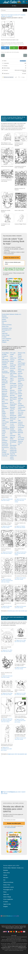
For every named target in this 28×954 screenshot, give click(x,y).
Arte (3, 323)
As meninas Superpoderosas (5, 373)
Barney (3, 386)
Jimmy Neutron (13, 376)
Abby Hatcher (5, 359)
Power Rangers (21, 363)
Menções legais (23, 926)
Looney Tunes (13, 385)
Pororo (19, 361)
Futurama (12, 359)
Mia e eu (12, 402)
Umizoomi (20, 422)
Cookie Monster (5, 428)
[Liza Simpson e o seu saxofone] (7, 222)
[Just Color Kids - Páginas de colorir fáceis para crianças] (14, 931)
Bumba (3, 415)
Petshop (12, 458)
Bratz (3, 410)
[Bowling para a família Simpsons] (7, 208)
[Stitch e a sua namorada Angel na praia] (7, 645)
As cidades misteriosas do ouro (5, 368)
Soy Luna (20, 386)
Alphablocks (5, 362)
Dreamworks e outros (7, 328)
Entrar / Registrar (24, 2)
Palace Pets (13, 447)
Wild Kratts (20, 432)
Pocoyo (19, 357)
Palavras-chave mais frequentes (8, 926)
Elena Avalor (5, 445)
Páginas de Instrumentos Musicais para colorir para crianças (21, 553)
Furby (11, 356)
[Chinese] (21, 931)
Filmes (3, 331)
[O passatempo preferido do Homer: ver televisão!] (21, 164)
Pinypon (20, 356)
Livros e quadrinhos (6, 338)
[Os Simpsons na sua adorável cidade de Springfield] (21, 141)
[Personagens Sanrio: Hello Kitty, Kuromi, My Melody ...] (21, 732)
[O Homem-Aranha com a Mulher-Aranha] (7, 713)
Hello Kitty (12, 366)
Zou (19, 444)
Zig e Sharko (21, 439)
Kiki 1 (11, 381)
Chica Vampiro (5, 422)
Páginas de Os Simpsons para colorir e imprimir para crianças (13, 118)
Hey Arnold (12, 368)
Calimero (4, 416)
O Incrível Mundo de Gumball (12, 427)
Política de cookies (9, 928)
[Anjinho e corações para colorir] (21, 688)
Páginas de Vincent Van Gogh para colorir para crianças (20, 500)
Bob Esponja (5, 403)
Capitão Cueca (5, 418)
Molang (11, 410)
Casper (3, 420)
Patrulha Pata (13, 448)
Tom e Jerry (20, 412)
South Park (20, 385)
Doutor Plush (5, 444)
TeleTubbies (21, 405)
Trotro (19, 420)
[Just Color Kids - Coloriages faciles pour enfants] (8, 931)
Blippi (3, 398)
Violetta (19, 429)
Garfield (12, 361)
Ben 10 (3, 388)
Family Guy (4, 455)
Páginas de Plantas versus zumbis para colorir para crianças (20, 720)
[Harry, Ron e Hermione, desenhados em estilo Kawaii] (7, 688)
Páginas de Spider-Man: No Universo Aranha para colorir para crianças (7, 720)
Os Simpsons (9, 16)
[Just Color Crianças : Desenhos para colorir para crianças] (12, 1)
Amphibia (4, 364)
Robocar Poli (21, 369)
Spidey (19, 388)
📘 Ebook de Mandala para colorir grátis (10, 915)
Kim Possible (13, 383)
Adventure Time (5, 361)
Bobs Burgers (5, 408)
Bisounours (4, 391)
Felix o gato (12, 352)
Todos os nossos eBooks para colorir (12, 263)
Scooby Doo (21, 378)
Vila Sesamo (21, 427)
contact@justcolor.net (22, 947)
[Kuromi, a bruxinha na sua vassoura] (7, 670)
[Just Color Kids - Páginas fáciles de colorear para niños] (11, 931)
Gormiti (11, 363)
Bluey (3, 401)
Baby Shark (4, 377)
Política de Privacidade (18, 928)
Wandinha (20, 430)
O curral (12, 424)
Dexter (3, 433)
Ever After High (5, 454)
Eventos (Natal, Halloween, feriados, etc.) (11, 314)
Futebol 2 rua (13, 358)
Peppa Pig (12, 453)
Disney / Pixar (5, 326)
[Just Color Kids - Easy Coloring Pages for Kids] (5, 931)
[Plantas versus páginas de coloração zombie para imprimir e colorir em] (21, 714)
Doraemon (4, 442)
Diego (3, 435)
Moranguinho (13, 415)
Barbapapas (5, 382)
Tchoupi (20, 403)
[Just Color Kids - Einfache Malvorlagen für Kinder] (19, 931)
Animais (4, 319)
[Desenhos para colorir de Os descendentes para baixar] (7, 742)
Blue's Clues (5, 399)
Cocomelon (4, 427)
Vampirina (20, 423)
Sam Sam (20, 373)
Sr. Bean (20, 390)
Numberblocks (13, 422)
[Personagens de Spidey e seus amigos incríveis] (21, 662)
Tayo (19, 401)
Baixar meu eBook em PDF (12, 257)
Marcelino (12, 390)
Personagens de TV (6, 329)
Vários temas (5, 317)
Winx (19, 434)
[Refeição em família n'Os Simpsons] (21, 186)
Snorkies (20, 383)
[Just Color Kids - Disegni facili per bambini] (16, 931)
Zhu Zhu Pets (21, 437)
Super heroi (4, 333)
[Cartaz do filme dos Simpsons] (7, 164)
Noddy (11, 420)
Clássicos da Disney (7, 324)
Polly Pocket (21, 359)
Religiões (4, 342)
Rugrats (20, 371)
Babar (3, 376)
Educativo (4, 321)
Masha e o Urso (13, 393)
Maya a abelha (13, 397)
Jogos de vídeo (5, 340)
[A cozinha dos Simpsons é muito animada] (7, 178)
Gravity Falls (13, 365)
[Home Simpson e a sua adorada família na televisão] (7, 141)
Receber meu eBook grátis (14, 823)
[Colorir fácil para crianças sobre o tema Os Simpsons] (21, 222)
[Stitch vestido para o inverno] (21, 636)
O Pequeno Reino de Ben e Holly (13, 432)
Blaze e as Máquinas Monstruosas (5, 395)
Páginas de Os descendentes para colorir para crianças (6, 749)
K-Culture (4, 336)
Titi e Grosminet (21, 410)
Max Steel (12, 395)
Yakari (19, 436)
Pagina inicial (4, 14)
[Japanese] (24, 931)
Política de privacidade (11, 827)
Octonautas (12, 435)
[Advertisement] (14, 97)
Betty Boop (4, 389)
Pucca (19, 368)
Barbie (3, 384)
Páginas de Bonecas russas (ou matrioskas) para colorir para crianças (7, 580)
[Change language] (26, 2)
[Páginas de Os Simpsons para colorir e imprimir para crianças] (2, 791)
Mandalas (4, 316)
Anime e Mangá (5, 335)
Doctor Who (4, 437)
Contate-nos (17, 926)
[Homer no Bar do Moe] (21, 208)
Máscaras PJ (13, 392)
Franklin (12, 354)
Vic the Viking (21, 425)
